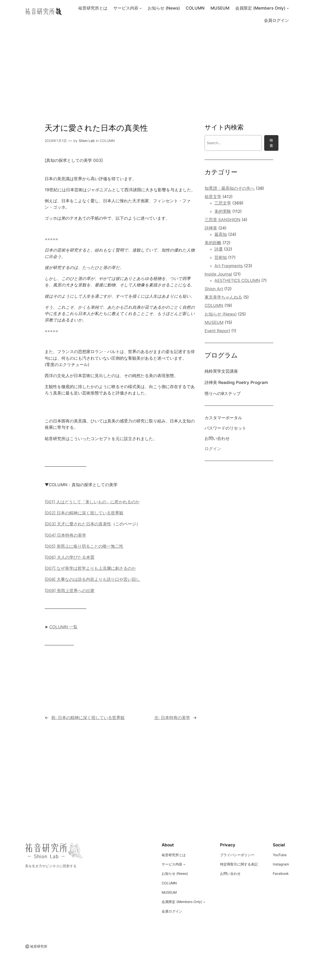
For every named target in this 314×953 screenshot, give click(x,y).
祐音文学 (213, 196)
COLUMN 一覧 (63, 626)
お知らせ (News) (221, 314)
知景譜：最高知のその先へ (230, 188)
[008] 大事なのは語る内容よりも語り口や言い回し (92, 579)
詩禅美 (211, 228)
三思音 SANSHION (222, 219)
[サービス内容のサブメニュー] (140, 8)
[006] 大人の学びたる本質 (69, 557)
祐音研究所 (38, 946)
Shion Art (214, 288)
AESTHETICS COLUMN (237, 280)
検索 (271, 143)
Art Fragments (228, 265)
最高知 (220, 234)
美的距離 (213, 242)
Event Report (217, 330)
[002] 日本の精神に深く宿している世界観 (84, 512)
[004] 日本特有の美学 (65, 535)
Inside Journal (218, 274)
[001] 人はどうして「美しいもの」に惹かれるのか (92, 501)
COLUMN (107, 141)
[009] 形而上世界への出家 (69, 590)
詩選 (218, 249)
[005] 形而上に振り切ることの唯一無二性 (84, 546)
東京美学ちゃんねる (223, 297)
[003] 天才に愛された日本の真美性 (78, 523)
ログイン (213, 448)
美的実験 (222, 211)
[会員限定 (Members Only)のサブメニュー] (288, 8)
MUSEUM (214, 322)
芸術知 (220, 257)
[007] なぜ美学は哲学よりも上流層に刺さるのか (90, 568)
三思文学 (222, 203)
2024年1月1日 (56, 141)
